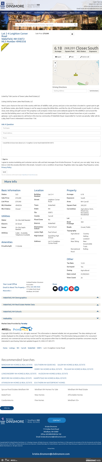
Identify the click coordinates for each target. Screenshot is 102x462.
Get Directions (94, 91)
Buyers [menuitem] (19, 13)
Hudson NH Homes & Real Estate (53, 374)
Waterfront (6, 395)
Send (4, 172)
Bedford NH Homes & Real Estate (16, 378)
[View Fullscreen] (55, 70)
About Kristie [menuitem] (74, 13)
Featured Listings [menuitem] (7, 13)
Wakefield (31, 348)
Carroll (23, 348)
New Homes (39, 395)
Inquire (59, 57)
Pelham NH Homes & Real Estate (78, 369)
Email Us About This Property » (14, 287)
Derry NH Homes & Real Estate (48, 369)
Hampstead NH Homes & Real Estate (50, 378)
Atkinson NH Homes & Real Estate (16, 383)
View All (7, 408)
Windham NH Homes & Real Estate (16, 365)
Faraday (24, 323)
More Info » (7, 291)
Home (5, 348)
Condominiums (7, 400)
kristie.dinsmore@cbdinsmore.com (91, 8)
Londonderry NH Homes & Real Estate (18, 374)
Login (94, 2)
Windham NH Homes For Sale (46, 389)
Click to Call (85, 57)
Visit (72, 57)
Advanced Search (21, 28)
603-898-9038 (35, 287)
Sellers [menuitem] (28, 13)
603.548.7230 (97, 4)
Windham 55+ (73, 400)
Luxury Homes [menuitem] (62, 13)
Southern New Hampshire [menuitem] (43, 13)
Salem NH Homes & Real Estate (71, 365)
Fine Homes (39, 400)
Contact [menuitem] (92, 13)
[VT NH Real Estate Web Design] (93, 459)
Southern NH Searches (45, 365)
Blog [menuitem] (85, 13)
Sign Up (99, 2)
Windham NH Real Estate (78, 389)
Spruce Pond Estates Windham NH (15, 389)
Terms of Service (32, 174)
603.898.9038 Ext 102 (95, 6)
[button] (76, 25)
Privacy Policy (6, 167)
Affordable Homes (75, 395)
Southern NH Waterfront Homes (49, 383)
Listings (12, 348)
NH (18, 348)
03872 (39, 348)
